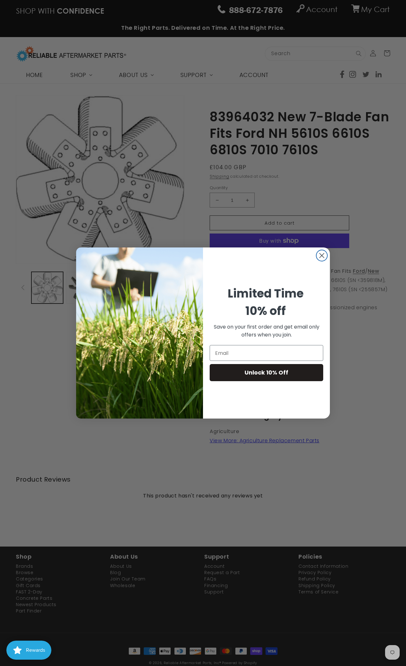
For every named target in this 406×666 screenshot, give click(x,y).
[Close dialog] (321, 255)
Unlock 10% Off (266, 372)
